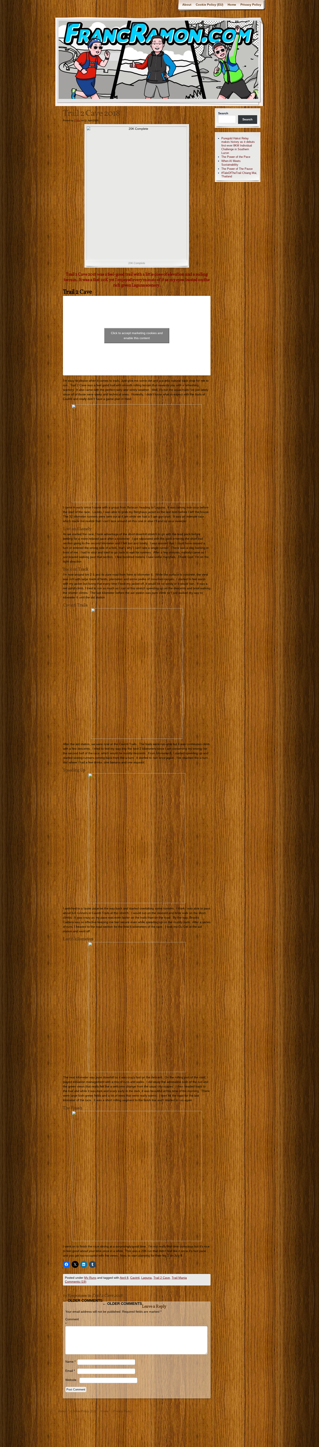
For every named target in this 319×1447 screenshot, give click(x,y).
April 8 (124, 1277)
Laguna (146, 1277)
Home (232, 4)
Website (70, 1380)
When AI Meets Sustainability (231, 162)
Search (223, 113)
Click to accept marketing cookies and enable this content (137, 335)
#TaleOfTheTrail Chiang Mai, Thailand (239, 174)
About (186, 4)
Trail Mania (179, 1277)
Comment (71, 1321)
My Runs (90, 1277)
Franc (77, 120)
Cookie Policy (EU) (209, 4)
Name (70, 1361)
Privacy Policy (250, 4)
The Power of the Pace (235, 156)
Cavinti (135, 1277)
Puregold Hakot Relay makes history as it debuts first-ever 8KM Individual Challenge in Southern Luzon (238, 146)
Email (70, 1370)
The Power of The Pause (237, 168)
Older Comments (82, 1301)
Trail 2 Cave (161, 1277)
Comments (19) (75, 1281)
